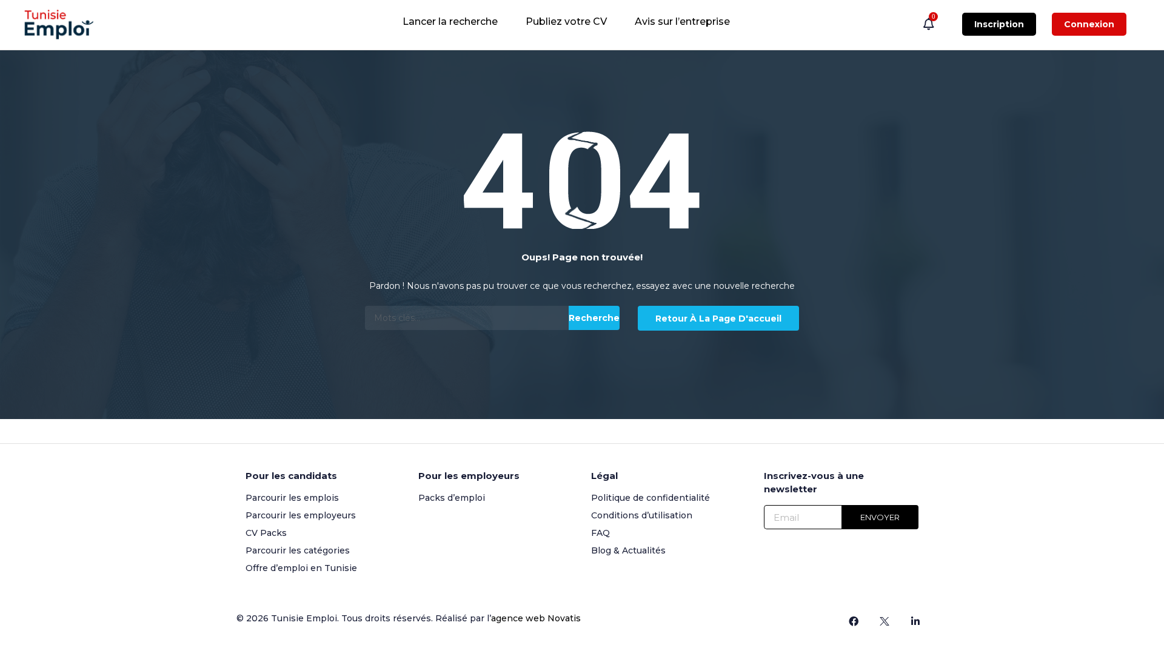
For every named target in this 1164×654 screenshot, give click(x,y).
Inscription (999, 24)
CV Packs (266, 532)
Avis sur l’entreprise (682, 21)
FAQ (600, 532)
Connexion (1089, 24)
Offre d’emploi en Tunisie (301, 568)
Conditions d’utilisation (641, 515)
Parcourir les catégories (298, 550)
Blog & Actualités (628, 550)
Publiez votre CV (566, 21)
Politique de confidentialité (650, 497)
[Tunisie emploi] (64, 24)
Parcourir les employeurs (301, 515)
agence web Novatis (536, 618)
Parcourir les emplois (292, 497)
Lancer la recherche (450, 21)
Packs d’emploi (451, 497)
